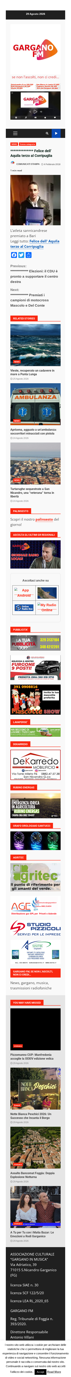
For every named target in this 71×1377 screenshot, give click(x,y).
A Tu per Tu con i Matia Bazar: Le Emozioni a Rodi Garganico (35, 1207)
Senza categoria (27, 144)
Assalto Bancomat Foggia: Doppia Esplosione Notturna (35, 1148)
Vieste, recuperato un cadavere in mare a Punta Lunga (35, 345)
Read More (54, 1371)
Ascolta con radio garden (56, 133)
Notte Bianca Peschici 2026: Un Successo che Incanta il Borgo (35, 1089)
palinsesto (44, 519)
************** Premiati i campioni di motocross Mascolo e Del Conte (29, 297)
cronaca (18, 1046)
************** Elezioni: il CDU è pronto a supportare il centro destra (34, 274)
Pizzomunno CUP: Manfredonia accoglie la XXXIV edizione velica (35, 1029)
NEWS (14, 144)
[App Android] (24, 593)
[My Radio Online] (47, 607)
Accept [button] (40, 1372)
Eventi (17, 1105)
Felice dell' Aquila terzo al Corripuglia (34, 244)
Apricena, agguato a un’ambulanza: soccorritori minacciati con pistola (35, 404)
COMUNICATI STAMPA (28, 164)
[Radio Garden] (47, 593)
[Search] (47, 133)
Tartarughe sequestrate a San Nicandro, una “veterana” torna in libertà (35, 463)
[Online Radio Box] (24, 607)
